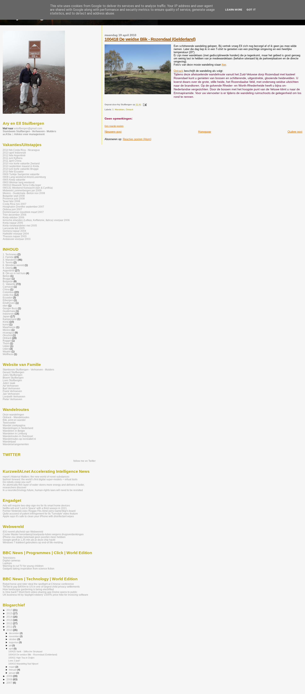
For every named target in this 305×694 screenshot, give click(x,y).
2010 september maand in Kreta (21, 166)
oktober (13, 639)
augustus (14, 642)
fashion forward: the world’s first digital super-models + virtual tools (40, 479)
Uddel (6, 346)
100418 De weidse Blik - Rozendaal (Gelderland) (150, 39)
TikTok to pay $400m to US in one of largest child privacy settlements (41, 586)
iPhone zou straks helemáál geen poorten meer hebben (34, 537)
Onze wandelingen (13, 414)
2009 (9, 676)
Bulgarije (8, 281)
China (6, 289)
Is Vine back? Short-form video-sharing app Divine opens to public (40, 592)
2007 (9, 682)
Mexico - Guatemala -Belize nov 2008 (24, 193)
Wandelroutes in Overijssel (18, 436)
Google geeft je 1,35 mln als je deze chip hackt (29, 539)
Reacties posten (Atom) (137, 139)
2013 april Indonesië (14, 152)
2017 (9, 610)
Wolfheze (8, 354)
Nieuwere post (113, 131)
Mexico (7, 330)
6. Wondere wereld (13, 265)
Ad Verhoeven (11, 385)
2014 (9, 616)
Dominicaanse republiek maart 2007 (23, 212)
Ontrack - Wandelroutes (16, 417)
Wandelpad (9, 441)
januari (12, 673)
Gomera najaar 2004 (14, 231)
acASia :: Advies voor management (24, 134)
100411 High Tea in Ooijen (21, 657)
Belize (6, 276)
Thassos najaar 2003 (15, 236)
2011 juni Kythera (12, 158)
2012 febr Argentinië (14, 155)
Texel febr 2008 (11, 201)
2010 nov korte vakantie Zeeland (21, 163)
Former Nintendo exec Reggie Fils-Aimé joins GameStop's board (39, 511)
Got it (251, 9)
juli (10, 645)
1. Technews (10, 254)
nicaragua (8, 332)
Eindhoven (9, 303)
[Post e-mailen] (144, 105)
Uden (6, 348)
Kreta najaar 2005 (13, 222)
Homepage (204, 131)
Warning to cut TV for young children (23, 565)
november (14, 636)
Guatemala (9, 311)
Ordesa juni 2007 (12, 209)
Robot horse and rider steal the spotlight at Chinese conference (38, 584)
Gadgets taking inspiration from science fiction (28, 568)
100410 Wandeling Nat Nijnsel (23, 663)
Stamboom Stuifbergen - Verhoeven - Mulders (29, 131)
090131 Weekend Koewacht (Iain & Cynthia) (28, 187)
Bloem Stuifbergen (13, 377)
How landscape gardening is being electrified (28, 589)
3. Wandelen (118, 109)
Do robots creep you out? (17, 482)
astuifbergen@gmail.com (28, 128)
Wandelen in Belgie (14, 430)
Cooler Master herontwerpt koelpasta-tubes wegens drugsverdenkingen (43, 534)
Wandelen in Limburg (15, 433)
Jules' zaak (9, 383)
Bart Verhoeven (11, 388)
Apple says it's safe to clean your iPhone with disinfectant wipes (38, 516)
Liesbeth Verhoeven (14, 396)
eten (5, 305)
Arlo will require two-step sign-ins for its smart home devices (36, 505)
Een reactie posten (114, 126)
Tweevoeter (9, 422)
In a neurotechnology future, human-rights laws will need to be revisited (43, 490)
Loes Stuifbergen (12, 380)
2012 (9, 623)
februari (13, 669)
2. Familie (8, 257)
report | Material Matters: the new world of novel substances (36, 476)
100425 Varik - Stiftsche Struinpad (25, 651)
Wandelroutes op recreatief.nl (19, 438)
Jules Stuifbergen (12, 375)
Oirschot (7, 335)
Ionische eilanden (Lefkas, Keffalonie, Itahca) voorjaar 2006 (36, 220)
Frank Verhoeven (12, 391)
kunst (6, 324)
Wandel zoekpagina (14, 425)
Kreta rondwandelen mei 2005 (20, 225)
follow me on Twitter (84, 460)
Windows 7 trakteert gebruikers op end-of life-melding (33, 542)
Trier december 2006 (14, 214)
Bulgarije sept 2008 (14, 195)
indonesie (8, 313)
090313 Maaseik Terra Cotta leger (22, 185)
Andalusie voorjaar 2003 (16, 239)
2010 (9, 630)
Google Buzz (10, 308)
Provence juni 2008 (14, 198)
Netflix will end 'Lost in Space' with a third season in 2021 (35, 508)
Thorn (6, 343)
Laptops (7, 563)
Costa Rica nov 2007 (14, 204)
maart (12, 667)
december (14, 633)
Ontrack (178, 70)
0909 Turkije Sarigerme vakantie (21, 174)
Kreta (6, 321)
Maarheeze (9, 327)
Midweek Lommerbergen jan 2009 (22, 190)
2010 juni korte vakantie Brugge (21, 168)
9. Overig (8, 267)
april (11, 648)
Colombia (8, 292)
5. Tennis (8, 262)
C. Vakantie (9, 284)
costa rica (8, 294)
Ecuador (7, 297)
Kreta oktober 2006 (13, 217)
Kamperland (10, 319)
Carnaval (8, 286)
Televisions (9, 557)
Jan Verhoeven (11, 393)
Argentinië (8, 270)
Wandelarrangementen (16, 444)
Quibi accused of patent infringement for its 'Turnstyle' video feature (40, 513)
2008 (9, 679)
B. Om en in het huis (14, 273)
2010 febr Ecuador (13, 171)
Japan (6, 316)
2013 (9, 620)
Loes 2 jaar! (14, 660)
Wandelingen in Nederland (18, 428)
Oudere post (295, 131)
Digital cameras (11, 560)
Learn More (233, 9)
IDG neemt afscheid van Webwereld (23, 531)
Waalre (7, 351)
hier (224, 64)
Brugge (7, 278)
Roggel (7, 340)
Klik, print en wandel (14, 420)
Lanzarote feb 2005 (14, 228)
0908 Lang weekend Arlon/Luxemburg (24, 177)
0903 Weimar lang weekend (18, 182)
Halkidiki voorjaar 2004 (16, 233)
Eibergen (8, 300)
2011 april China (12, 160)
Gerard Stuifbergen (13, 372)
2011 (9, 626)
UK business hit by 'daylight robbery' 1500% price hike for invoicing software (45, 594)
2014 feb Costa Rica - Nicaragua (21, 150)
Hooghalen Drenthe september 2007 (23, 206)
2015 (9, 613)
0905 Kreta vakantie (14, 179)
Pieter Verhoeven (12, 399)
